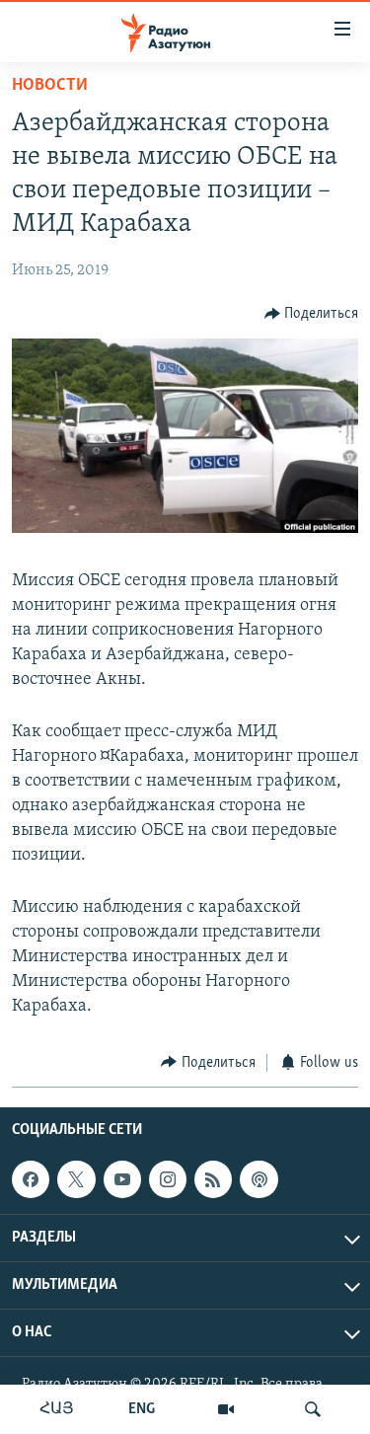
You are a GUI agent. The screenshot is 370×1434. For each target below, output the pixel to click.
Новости (50, 86)
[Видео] (226, 1409)
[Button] (311, 314)
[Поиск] (312, 1409)
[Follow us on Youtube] (122, 1179)
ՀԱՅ (56, 1409)
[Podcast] (258, 1179)
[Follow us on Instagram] (167, 1179)
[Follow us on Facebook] (30, 1179)
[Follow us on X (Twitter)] (76, 1179)
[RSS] (213, 1179)
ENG (141, 1409)
